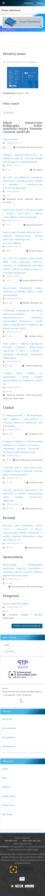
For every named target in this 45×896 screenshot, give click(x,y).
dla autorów (7, 719)
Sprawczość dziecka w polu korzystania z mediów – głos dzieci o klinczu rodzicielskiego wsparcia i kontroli (22, 213)
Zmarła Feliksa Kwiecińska (15, 603)
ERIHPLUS (6, 787)
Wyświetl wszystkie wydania (26, 626)
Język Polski (9, 652)
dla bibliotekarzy (9, 746)
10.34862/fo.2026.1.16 (14, 579)
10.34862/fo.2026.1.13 (14, 478)
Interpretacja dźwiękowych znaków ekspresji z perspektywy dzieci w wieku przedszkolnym (22, 291)
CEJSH (5, 769)
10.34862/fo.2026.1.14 (14, 504)
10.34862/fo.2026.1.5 (13, 246)
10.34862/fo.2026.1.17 (14, 607)
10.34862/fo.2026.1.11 (14, 430)
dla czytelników (8, 737)
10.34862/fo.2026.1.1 (13, 143)
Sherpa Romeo (8, 805)
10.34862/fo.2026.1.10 (14, 387)
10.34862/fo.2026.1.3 (13, 191)
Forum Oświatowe (11, 10)
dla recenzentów (9, 728)
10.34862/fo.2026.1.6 (13, 276)
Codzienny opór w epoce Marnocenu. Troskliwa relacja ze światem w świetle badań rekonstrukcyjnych (22, 471)
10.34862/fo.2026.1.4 (13, 220)
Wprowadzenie (10, 139)
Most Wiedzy (7, 814)
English (7, 645)
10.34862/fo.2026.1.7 (13, 298)
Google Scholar (8, 796)
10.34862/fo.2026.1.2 (13, 165)
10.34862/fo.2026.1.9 (13, 361)
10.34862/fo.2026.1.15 (14, 543)
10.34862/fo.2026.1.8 (13, 332)
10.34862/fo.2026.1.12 (14, 456)
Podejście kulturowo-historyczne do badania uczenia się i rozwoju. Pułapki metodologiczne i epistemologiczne (22, 158)
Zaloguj (40, 3)
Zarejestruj (28, 3)
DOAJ (4, 778)
